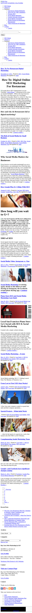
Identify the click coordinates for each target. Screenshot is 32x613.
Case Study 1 (20, 442)
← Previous (7, 489)
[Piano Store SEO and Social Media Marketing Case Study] (16, 318)
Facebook (3, 231)
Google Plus (9, 192)
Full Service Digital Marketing (16, 11)
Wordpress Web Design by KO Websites (12, 561)
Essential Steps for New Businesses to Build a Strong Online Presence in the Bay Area (17, 525)
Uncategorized (11, 266)
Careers (10, 28)
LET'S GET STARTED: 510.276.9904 (12, 3)
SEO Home (7, 6)
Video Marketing (9, 604)
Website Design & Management (13, 603)
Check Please (10, 92)
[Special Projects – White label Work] (16, 431)
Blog (5, 25)
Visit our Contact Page (9, 568)
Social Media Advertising (15, 18)
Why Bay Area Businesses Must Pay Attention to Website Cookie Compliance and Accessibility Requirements (17, 512)
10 (5, 500)
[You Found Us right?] (4, 1)
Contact (6, 26)
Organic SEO (11, 14)
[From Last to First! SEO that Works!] (16, 403)
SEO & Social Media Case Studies (14, 358)
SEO (20, 74)
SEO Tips (23, 141)
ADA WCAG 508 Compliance (16, 12)
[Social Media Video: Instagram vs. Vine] (16, 281)
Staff (17, 75)
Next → (6, 502)
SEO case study (10, 303)
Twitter (11, 231)
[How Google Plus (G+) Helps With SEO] (16, 207)
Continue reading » (18, 132)
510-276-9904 (5, 553)
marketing (3, 609)
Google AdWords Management (13, 600)
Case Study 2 (19, 357)
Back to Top (4, 542)
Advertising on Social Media (12, 601)
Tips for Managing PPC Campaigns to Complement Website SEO (15, 522)
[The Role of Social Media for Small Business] (16, 152)
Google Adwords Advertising (16, 17)
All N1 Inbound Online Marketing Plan (15, 598)
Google (3, 192)
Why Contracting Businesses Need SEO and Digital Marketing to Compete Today (16, 519)
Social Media (18, 264)
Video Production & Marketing (16, 23)
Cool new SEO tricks (23, 190)
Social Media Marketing (14, 15)
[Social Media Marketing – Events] (16, 375)
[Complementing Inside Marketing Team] (16, 460)
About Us (7, 7)
